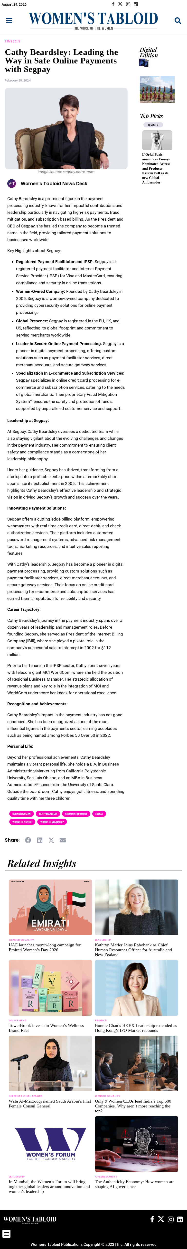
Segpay (99, 813)
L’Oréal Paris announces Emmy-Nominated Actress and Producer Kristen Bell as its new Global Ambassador (156, 168)
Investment (17, 1020)
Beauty (153, 125)
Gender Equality (21, 940)
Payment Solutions (76, 813)
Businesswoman (21, 813)
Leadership (103, 940)
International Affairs (25, 1096)
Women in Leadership (52, 821)
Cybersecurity (106, 1176)
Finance (101, 1020)
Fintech (12, 41)
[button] (28, 840)
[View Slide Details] (157, 89)
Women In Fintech (22, 821)
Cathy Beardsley (48, 813)
